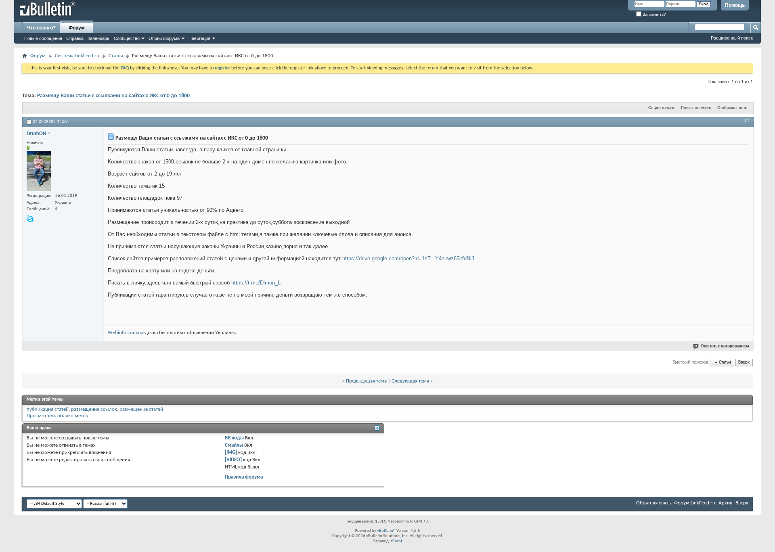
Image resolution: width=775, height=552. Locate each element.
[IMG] (231, 452)
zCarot (396, 541)
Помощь (735, 5)
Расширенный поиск (732, 38)
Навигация (199, 38)
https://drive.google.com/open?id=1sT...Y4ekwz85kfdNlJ (408, 258)
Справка (75, 38)
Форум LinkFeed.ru (694, 503)
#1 (746, 121)
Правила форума (244, 477)
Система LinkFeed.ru (77, 56)
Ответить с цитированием (725, 346)
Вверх (744, 362)
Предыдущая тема (366, 381)
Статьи (116, 56)
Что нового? (41, 28)
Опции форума (164, 38)
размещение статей (141, 409)
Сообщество (127, 38)
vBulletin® (386, 531)
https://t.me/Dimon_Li (256, 283)
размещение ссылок (94, 409)
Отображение (730, 108)
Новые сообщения (43, 38)
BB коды (234, 438)
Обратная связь (653, 503)
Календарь (98, 38)
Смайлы (234, 445)
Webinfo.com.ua (125, 332)
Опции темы (659, 108)
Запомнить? (653, 14)
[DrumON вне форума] (39, 171)
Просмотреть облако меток (57, 415)
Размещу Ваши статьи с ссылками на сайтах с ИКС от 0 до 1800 (113, 96)
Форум (77, 28)
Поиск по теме (694, 108)
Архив (725, 503)
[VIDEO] (233, 459)
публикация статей (48, 409)
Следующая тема (410, 381)
